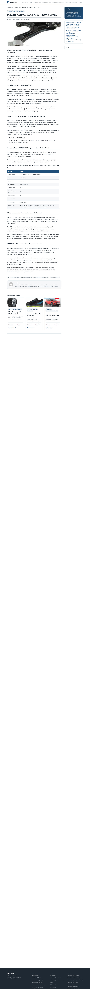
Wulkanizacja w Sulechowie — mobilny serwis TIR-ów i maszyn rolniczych (73, 32)
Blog (31, 2)
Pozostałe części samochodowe (74, 977)
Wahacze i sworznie (19, 11)
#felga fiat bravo (45, 277)
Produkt (10, 11)
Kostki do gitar (53, 987)
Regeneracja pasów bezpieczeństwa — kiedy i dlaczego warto (72, 36)
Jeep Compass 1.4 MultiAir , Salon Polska (52, 314)
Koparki (51, 982)
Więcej (80, 2)
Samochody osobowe (52, 311)
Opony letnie (12, 309)
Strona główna (25, 2)
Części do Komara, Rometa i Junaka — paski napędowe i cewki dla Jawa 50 (73, 27)
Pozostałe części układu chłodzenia (75, 980)
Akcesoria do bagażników (58, 2)
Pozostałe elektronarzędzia (73, 986)
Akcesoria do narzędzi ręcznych (39, 984)
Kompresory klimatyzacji (55, 977)
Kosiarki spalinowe (54, 984)
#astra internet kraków (15, 277)
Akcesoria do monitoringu (71, 2)
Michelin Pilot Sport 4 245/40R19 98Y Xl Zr (14, 313)
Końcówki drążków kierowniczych (57, 980)
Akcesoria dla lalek (46, 2)
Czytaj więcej (11, 327)
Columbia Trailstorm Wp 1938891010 (34, 314)
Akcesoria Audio (37, 2)
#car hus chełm (37, 277)
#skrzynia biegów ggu (55, 277)
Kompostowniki (53, 975)
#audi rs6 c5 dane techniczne (26, 277)
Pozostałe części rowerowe (73, 975)
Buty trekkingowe (32, 309)
